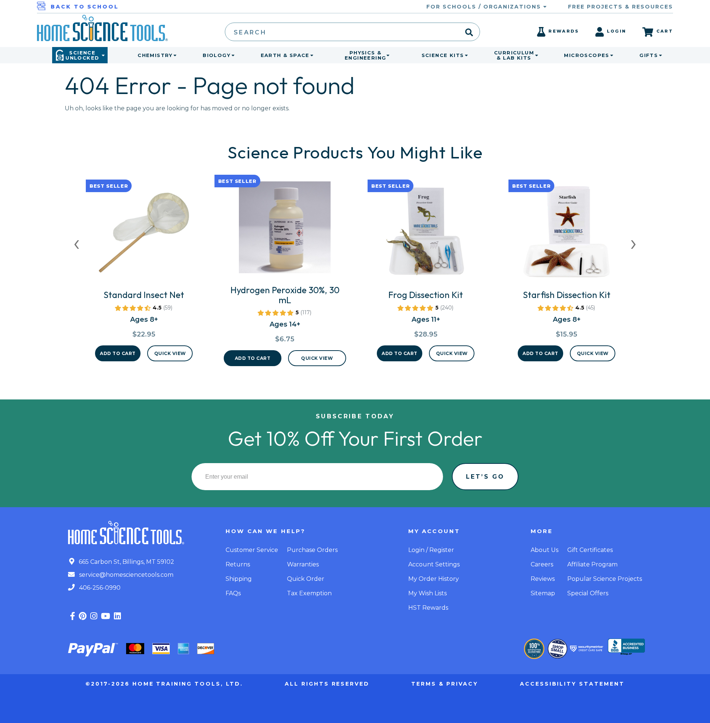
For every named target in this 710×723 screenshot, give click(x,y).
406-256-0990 (99, 587)
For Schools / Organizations (484, 6)
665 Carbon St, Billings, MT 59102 (125, 561)
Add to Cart (118, 353)
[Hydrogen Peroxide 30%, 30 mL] (285, 230)
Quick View (170, 353)
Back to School (85, 6)
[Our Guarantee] (534, 649)
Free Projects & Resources (620, 6)
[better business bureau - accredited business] (626, 647)
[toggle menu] (173, 55)
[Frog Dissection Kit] (425, 235)
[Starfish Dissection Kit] (566, 235)
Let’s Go (485, 476)
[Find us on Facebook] (72, 616)
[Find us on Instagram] (93, 616)
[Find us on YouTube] (105, 616)
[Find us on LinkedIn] (117, 616)
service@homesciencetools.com (125, 574)
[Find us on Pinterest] (82, 616)
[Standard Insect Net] (144, 235)
